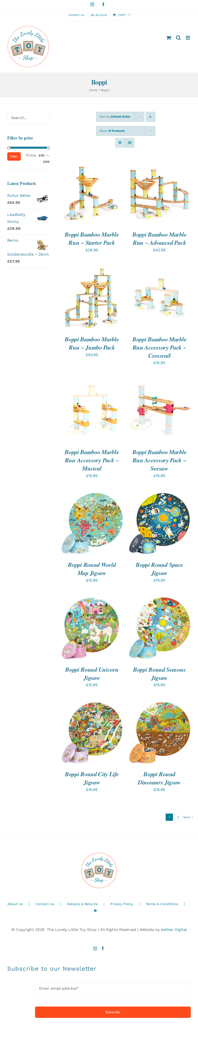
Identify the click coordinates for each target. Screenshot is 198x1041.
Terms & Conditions (162, 904)
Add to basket (88, 191)
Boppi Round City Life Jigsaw (92, 778)
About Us (15, 904)
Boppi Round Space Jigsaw (159, 568)
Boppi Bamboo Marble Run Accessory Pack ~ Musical (92, 460)
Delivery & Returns (82, 904)
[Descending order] (150, 117)
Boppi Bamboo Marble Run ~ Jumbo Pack (92, 343)
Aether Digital (174, 929)
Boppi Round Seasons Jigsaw (159, 673)
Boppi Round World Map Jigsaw (92, 568)
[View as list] (129, 142)
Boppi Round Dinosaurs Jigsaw (159, 778)
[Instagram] (95, 948)
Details (73, 196)
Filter (14, 156)
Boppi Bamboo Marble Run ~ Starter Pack (92, 238)
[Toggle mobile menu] (188, 37)
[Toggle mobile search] (178, 37)
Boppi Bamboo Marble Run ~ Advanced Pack (159, 238)
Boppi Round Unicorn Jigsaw (91, 673)
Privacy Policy (121, 904)
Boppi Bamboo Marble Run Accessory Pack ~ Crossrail (159, 347)
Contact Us (44, 904)
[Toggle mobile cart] (168, 37)
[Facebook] (103, 948)
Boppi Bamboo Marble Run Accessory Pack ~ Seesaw (159, 460)
